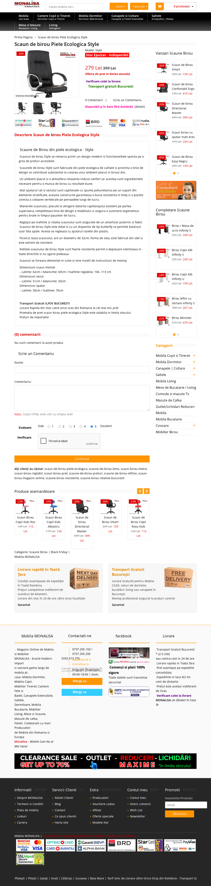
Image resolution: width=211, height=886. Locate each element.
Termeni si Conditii (30, 804)
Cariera (22, 822)
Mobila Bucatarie (169, 419)
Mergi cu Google (78, 682)
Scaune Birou (38, 552)
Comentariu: (23, 382)
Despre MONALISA (30, 798)
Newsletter (137, 816)
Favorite (139, 6)
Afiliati (97, 810)
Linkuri (22, 816)
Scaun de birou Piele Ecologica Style (62, 37)
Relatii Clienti (64, 798)
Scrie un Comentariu (127, 100)
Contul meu (138, 798)
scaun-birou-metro (134, 469)
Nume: (19, 362)
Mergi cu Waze (78, 693)
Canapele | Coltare (170, 368)
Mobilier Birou (167, 432)
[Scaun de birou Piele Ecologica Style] (47, 74)
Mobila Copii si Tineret (173, 355)
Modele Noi (100, 822)
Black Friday (59, 552)
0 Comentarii (94, 100)
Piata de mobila (28, 810)
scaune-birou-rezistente (62, 478)
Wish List (136, 810)
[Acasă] (27, 6)
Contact (60, 810)
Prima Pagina (23, 37)
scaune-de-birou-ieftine (120, 473)
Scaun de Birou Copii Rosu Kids (138, 522)
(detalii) (140, 107)
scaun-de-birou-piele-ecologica (66, 469)
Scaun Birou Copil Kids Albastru (53, 522)
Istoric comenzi (140, 804)
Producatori (101, 798)
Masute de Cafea (169, 400)
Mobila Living (166, 381)
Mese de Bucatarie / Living (176, 387)
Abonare (179, 813)
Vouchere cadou (104, 804)
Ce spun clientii (65, 816)
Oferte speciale (103, 816)
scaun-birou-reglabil (28, 473)
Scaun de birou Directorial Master (182, 108)
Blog (58, 804)
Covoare (162, 425)
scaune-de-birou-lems (104, 469)
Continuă (82, 458)
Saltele (161, 374)
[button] (147, 491)
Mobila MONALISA (27, 557)
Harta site (61, 822)
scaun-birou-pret (56, 473)
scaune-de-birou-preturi (86, 473)
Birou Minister (182, 318)
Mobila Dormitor (169, 362)
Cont (119, 6)
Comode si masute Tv (172, 394)
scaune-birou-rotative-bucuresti (102, 478)
